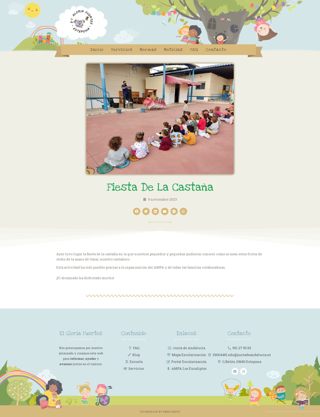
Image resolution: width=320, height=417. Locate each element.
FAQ (194, 49)
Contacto (216, 49)
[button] (137, 211)
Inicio (97, 49)
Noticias (173, 49)
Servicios (121, 49)
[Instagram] (243, 371)
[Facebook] (235, 371)
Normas (148, 49)
